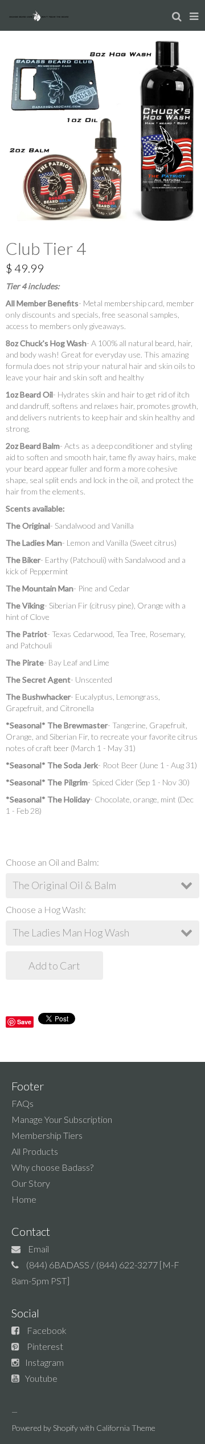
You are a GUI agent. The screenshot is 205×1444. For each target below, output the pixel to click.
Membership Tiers (47, 1135)
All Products (34, 1151)
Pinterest (45, 1346)
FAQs (22, 1103)
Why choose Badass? (52, 1167)
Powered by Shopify (44, 1428)
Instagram (44, 1362)
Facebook (47, 1330)
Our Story (30, 1183)
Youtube (41, 1378)
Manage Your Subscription (61, 1119)
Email (38, 1248)
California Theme (125, 1428)
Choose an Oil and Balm (51, 862)
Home (23, 1199)
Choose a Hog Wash (45, 909)
